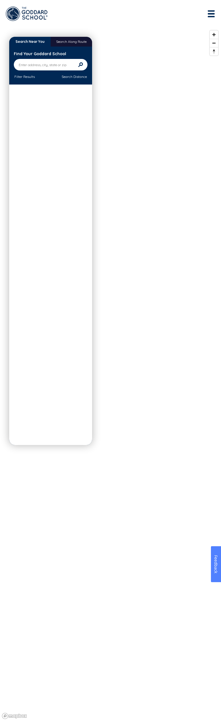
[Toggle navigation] (212, 14)
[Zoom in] (214, 34)
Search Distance (74, 76)
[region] (110, 374)
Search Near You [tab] (30, 41)
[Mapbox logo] (14, 716)
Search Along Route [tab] (71, 41)
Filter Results (24, 76)
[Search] (80, 64)
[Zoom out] (214, 43)
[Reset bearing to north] (214, 51)
